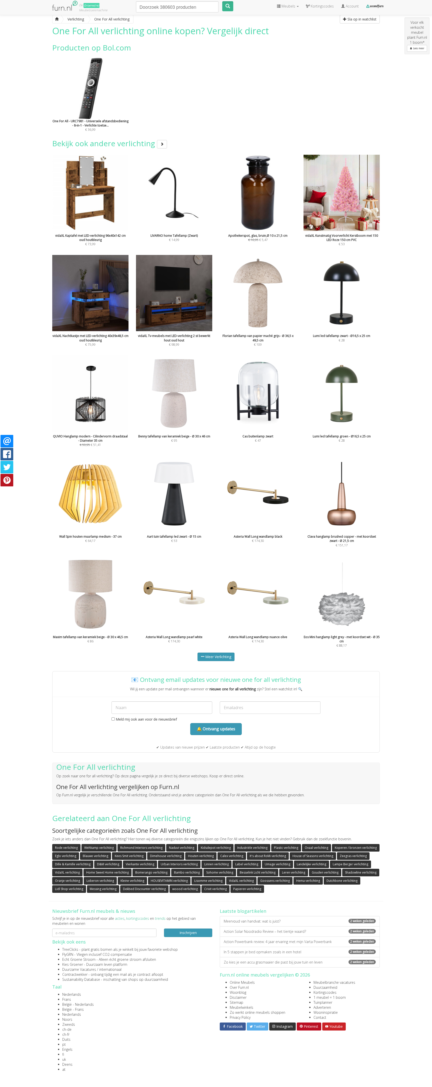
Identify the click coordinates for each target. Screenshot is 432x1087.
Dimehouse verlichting (166, 856)
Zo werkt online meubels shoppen (257, 1012)
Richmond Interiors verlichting (141, 848)
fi (63, 1054)
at (64, 1069)
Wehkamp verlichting (99, 848)
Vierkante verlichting (140, 864)
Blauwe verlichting (95, 856)
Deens (67, 1064)
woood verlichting (185, 889)
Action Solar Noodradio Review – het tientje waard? (299, 931)
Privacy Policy (240, 1017)
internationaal (110, 969)
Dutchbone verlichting (342, 881)
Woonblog (238, 992)
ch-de (67, 1029)
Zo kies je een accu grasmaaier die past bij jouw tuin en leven (299, 962)
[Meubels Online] (56, 19)
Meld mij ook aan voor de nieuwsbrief (146, 719)
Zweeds (68, 1024)
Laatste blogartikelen (243, 911)
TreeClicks (70, 949)
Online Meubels (242, 982)
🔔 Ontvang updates (216, 729)
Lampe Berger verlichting (350, 864)
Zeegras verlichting (353, 856)
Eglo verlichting (65, 856)
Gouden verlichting (325, 872)
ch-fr (66, 1034)
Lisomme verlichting (208, 881)
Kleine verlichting (132, 881)
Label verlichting (246, 864)
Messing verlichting (103, 889)
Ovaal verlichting (316, 848)
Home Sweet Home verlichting (107, 872)
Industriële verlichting (252, 848)
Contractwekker (75, 974)
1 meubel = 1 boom (330, 997)
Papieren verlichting (247, 889)
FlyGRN (67, 954)
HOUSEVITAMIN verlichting (169, 881)
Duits (66, 1039)
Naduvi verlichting (181, 848)
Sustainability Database (81, 979)
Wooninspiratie (326, 1012)
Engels (67, 1049)
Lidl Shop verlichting (69, 889)
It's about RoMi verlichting (268, 856)
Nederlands (71, 994)
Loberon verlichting (100, 881)
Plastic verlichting (286, 848)
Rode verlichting (66, 848)
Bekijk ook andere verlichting (104, 143)
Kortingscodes (325, 992)
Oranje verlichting (67, 881)
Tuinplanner (323, 1002)
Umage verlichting (277, 864)
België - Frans (73, 1009)
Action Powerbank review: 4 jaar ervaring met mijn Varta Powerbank (299, 941)
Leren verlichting (293, 872)
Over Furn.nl (239, 987)
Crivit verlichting (215, 889)
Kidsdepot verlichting (216, 848)
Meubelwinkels (241, 1007)
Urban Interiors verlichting (179, 864)
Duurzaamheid (325, 987)
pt (64, 1044)
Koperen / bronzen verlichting (356, 848)
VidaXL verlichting (67, 872)
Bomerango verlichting (151, 872)
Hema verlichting (308, 881)
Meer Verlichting (217, 656)
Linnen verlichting (216, 864)
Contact (320, 1017)
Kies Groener (72, 964)
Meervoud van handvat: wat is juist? (299, 921)
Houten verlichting (201, 856)
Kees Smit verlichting (129, 856)
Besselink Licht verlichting (258, 872)
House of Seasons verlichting (312, 856)
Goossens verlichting (275, 881)
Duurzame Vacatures (79, 969)
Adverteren (322, 1007)
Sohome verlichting (219, 872)
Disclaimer (238, 997)
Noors (67, 1019)
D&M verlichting (108, 864)
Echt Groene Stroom (79, 959)
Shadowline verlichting (360, 872)
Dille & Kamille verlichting (72, 864)
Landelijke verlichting (311, 864)
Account (352, 6)
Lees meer (418, 48)
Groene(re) (91, 5)
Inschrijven (188, 932)
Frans (66, 999)
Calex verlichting (231, 856)
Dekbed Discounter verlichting (144, 889)
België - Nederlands (78, 1004)
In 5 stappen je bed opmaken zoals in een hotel (299, 952)
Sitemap (236, 1002)
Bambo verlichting (187, 872)
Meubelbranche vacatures (334, 982)
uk (64, 1059)
